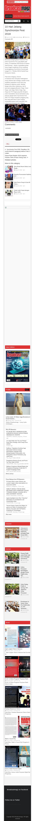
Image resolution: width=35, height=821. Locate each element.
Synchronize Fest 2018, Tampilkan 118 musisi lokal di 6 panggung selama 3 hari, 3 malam (17, 151)
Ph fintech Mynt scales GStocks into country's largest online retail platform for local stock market (16, 483)
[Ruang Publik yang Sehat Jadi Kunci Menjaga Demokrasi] (12, 558)
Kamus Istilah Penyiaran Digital (13, 768)
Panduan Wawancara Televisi (12, 708)
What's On (27, 37)
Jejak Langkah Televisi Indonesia (13, 649)
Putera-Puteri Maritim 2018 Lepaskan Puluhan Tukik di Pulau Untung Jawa (16, 156)
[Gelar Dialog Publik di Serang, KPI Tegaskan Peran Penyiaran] (12, 589)
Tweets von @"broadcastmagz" (13, 804)
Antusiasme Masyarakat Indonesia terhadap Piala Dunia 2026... (25, 531)
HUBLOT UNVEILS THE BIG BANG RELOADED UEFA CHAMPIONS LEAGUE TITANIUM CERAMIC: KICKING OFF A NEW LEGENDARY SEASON (17, 491)
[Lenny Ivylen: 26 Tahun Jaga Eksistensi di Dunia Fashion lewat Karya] (19, 414)
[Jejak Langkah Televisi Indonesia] (18, 647)
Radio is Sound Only (10, 738)
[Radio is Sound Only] (18, 737)
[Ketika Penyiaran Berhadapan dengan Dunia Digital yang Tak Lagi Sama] (12, 571)
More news (9, 514)
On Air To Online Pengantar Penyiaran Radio (16, 679)
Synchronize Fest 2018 (12, 134)
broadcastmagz (18, 37)
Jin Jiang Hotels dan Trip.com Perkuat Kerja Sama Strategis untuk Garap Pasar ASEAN (17, 442)
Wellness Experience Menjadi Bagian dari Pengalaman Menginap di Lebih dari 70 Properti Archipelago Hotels (17, 468)
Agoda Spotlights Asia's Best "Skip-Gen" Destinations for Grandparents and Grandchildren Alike (17, 499)
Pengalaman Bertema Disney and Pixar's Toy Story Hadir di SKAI (17, 461)
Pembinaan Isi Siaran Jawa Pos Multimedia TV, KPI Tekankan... (25, 605)
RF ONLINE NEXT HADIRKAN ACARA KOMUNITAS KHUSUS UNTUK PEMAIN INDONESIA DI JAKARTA (17, 433)
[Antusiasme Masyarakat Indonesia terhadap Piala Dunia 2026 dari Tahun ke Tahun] (12, 532)
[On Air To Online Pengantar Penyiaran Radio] (18, 677)
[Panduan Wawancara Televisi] (18, 707)
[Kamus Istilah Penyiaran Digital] (18, 767)
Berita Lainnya (9, 473)
